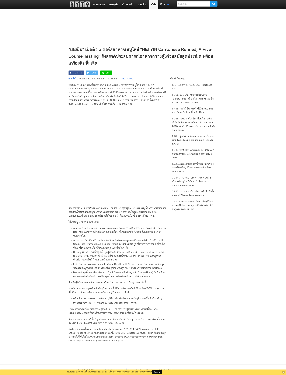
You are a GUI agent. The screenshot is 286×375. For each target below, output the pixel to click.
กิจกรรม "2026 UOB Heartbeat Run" (192, 86)
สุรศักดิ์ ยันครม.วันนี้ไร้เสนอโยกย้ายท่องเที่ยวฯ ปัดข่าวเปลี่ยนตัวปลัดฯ (192, 110)
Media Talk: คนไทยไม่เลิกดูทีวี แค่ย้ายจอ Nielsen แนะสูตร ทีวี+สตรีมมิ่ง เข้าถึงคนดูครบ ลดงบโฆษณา (193, 205)
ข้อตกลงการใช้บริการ (143, 372)
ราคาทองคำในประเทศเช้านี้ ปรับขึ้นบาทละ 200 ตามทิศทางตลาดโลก (193, 193)
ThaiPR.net (127, 78)
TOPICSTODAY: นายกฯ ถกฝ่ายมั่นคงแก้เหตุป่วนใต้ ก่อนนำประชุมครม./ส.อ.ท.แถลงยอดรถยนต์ (192, 181)
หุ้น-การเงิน (128, 4)
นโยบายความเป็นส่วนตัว (120, 372)
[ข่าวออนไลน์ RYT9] (79, 4)
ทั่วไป (154, 4)
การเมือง (142, 4)
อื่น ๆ (162, 4)
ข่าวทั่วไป (73, 78)
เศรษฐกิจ (113, 4)
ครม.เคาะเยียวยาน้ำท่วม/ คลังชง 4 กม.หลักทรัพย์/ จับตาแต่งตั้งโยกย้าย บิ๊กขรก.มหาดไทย (193, 167)
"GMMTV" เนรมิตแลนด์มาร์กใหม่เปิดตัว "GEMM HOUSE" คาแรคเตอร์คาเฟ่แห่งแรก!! (193, 153)
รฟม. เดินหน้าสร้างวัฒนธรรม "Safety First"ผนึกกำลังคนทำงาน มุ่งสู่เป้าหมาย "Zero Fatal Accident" (193, 98)
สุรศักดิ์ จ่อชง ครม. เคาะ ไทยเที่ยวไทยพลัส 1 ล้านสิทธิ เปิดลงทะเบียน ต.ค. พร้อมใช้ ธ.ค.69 (193, 140)
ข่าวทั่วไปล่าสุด (177, 78)
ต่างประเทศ (99, 4)
